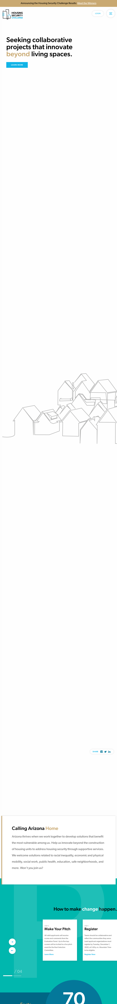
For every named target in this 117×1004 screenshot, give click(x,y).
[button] (12, 942)
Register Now (89, 954)
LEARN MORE (17, 65)
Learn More (49, 954)
